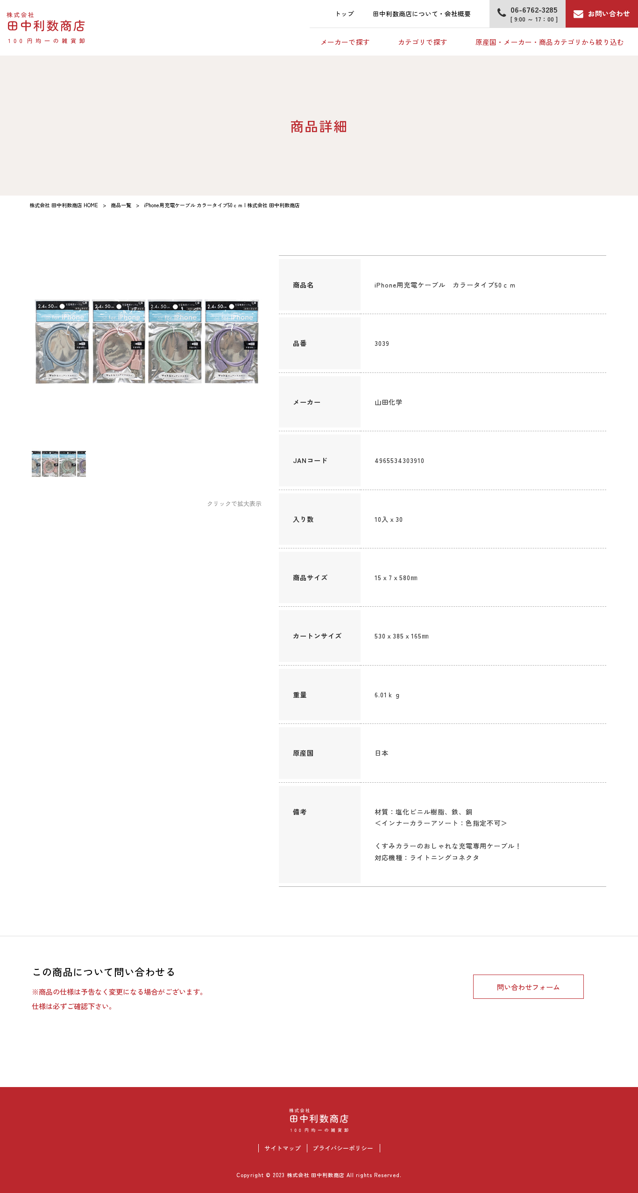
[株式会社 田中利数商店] (46, 28)
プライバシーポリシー (342, 1148)
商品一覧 (121, 205)
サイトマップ (282, 1148)
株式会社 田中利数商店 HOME (63, 205)
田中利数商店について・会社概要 (422, 13)
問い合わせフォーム (528, 987)
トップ (344, 13)
